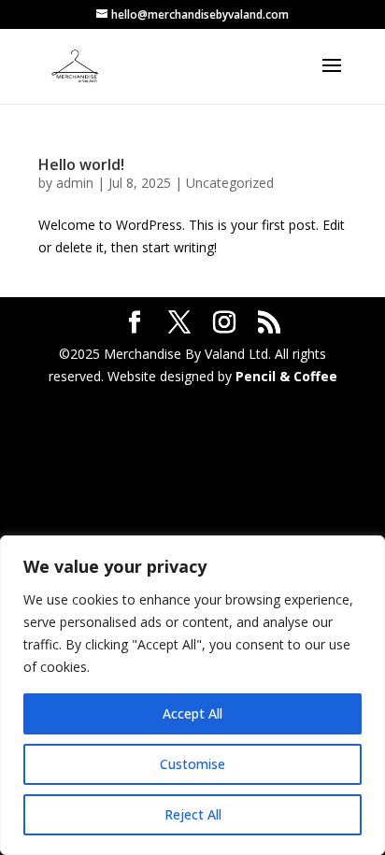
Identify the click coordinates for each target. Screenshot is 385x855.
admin (74, 183)
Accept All (192, 713)
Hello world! (81, 164)
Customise (192, 764)
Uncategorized (230, 183)
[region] (192, 695)
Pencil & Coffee (286, 376)
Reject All (192, 814)
